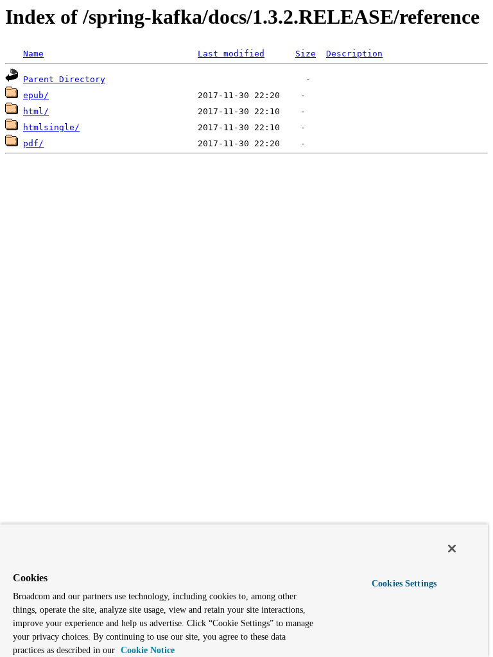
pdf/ (33, 143)
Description (354, 53)
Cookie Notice (146, 650)
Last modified (231, 53)
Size (305, 53)
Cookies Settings (404, 583)
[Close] (452, 548)
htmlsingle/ (51, 127)
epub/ (36, 95)
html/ (36, 111)
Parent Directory (64, 79)
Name (33, 53)
